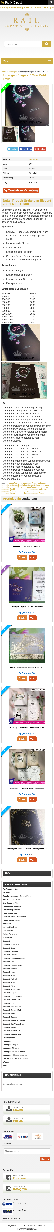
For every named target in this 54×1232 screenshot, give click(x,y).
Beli (34, 557)
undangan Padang (8, 491)
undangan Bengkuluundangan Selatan (25, 485)
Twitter (14, 149)
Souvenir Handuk (10, 969)
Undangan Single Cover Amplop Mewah (27, 607)
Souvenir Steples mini (12, 1010)
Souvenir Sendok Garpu (12, 996)
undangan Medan (23, 489)
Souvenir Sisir (9, 1003)
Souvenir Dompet (10, 955)
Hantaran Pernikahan (11, 920)
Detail (23, 557)
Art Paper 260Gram (11, 889)
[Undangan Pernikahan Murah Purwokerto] (27, 723)
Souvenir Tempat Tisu (12, 1034)
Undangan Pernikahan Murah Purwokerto (27, 728)
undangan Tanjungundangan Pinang (30, 493)
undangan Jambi (8, 489)
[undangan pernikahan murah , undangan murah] (27, 844)
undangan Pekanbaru (25, 491)
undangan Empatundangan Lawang (37, 487)
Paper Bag (7, 938)
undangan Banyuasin (14, 483)
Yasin (5, 1065)
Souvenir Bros (9, 948)
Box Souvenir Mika (10, 903)
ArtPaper (7, 893)
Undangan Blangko (11, 1048)
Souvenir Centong (10, 951)
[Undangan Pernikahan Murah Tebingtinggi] (27, 783)
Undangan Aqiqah (10, 1045)
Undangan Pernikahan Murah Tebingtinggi (27, 788)
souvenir (6, 941)
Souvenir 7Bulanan (11, 944)
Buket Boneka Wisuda (12, 906)
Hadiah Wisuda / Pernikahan (14, 917)
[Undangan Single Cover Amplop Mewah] (27, 602)
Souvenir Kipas (9, 986)
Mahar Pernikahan (10, 934)
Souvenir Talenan (10, 1017)
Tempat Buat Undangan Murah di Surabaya (27, 667)
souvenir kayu (9, 983)
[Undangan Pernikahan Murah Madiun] (27, 541)
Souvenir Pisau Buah (11, 989)
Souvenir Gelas (9, 962)
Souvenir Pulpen (9, 993)
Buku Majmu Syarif (11, 913)
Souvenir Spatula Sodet (12, 1007)
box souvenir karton (11, 900)
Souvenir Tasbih (9, 1027)
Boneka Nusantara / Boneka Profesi (17, 896)
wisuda (6, 1062)
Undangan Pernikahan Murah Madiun (27, 546)
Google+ (41, 149)
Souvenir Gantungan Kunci (14, 958)
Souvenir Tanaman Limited (14, 1021)
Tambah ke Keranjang (22, 190)
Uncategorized (9, 1038)
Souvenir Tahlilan (10, 1014)
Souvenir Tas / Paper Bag (13, 1024)
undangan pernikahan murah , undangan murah (27, 849)
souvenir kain (9, 976)
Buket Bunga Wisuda (11, 910)
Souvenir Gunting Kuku (12, 965)
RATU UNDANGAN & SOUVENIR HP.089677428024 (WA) (32, 1227)
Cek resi (45, 1159)
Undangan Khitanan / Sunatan (15, 1055)
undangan (13, 72)
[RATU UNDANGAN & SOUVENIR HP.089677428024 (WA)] (27, 31)
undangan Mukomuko (39, 489)
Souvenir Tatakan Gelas (12, 1031)
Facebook (27, 149)
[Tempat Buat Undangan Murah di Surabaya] (27, 662)
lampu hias (8, 931)
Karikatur (7, 924)
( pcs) (13, 2)
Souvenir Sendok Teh (11, 1000)
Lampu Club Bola (10, 927)
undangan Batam (30, 483)
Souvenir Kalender (10, 979)
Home (3, 72)
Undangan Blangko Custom (14, 1052)
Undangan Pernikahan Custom (15, 1059)
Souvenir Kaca (9, 972)
